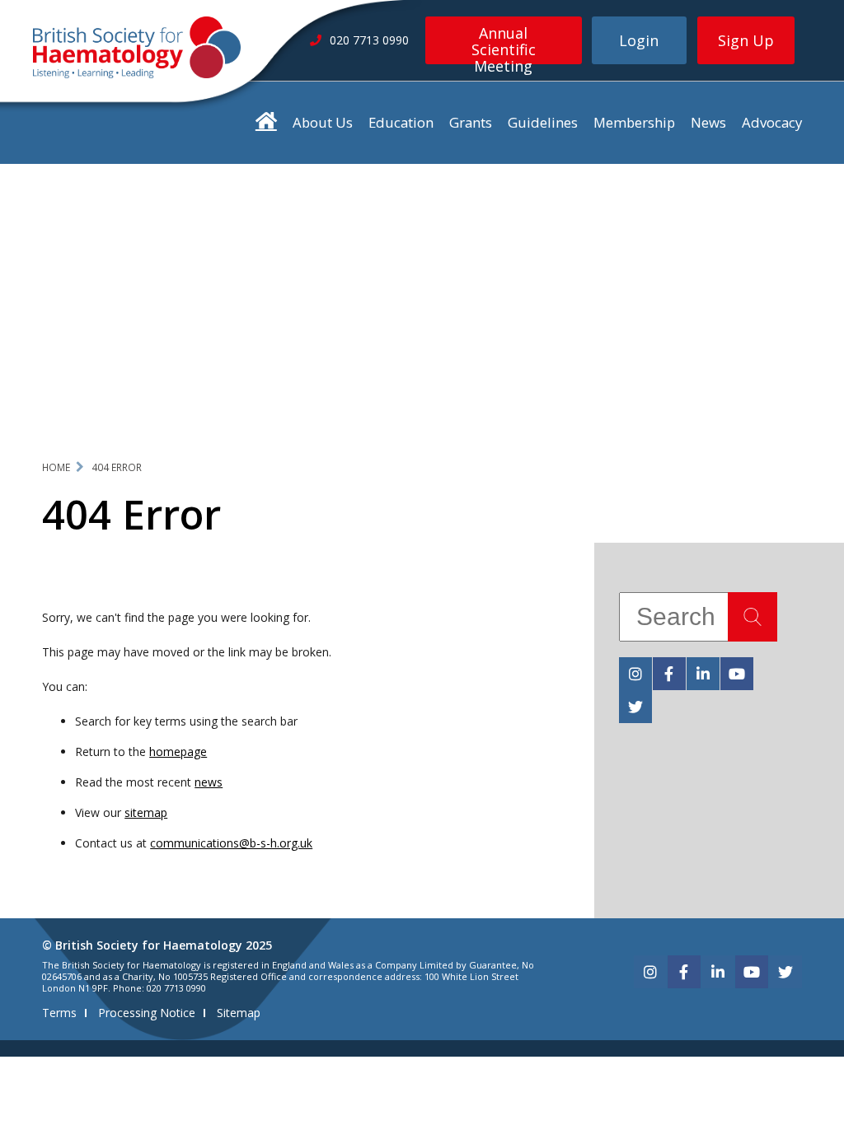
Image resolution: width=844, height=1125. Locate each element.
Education (401, 122)
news (209, 782)
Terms (59, 1012)
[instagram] (635, 673)
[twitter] (635, 706)
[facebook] (669, 673)
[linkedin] (703, 673)
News (708, 122)
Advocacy (772, 122)
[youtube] (736, 673)
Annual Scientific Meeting (503, 43)
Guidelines (543, 122)
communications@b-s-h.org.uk (231, 843)
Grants (470, 122)
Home (56, 467)
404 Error (116, 467)
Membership (634, 122)
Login (639, 40)
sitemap (145, 812)
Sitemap (238, 1012)
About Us (323, 122)
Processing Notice (146, 1012)
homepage (178, 751)
